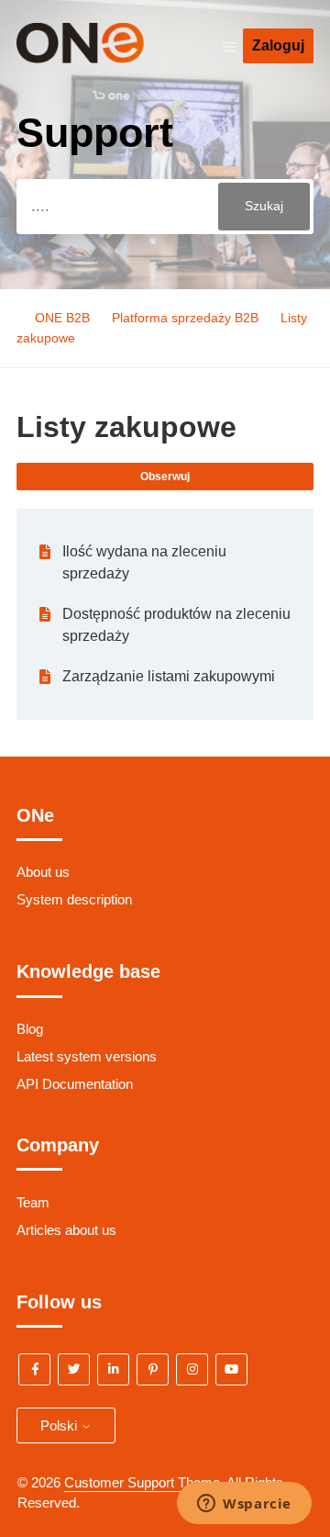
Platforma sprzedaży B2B (185, 317)
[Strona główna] (107, 58)
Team (33, 1202)
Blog (29, 1029)
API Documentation (74, 1084)
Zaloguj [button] (278, 45)
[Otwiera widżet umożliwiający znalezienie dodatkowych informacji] (244, 1505)
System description (74, 899)
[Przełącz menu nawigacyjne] (229, 46)
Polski (60, 1425)
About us (43, 872)
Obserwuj (165, 476)
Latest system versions (86, 1056)
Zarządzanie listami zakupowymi (168, 676)
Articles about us (66, 1230)
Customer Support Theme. (144, 1482)
